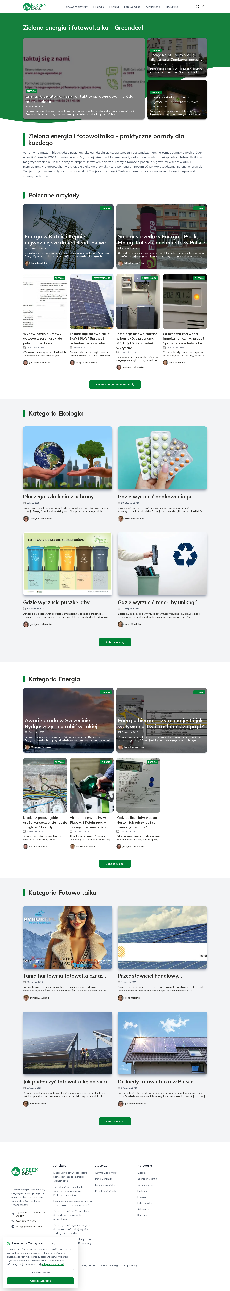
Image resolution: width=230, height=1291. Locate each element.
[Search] (198, 6)
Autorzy (101, 1165)
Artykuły (59, 1165)
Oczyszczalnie (145, 1184)
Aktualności (153, 6)
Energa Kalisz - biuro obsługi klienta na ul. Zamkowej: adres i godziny (175, 59)
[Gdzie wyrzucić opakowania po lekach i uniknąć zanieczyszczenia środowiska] (162, 457)
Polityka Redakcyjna (110, 1265)
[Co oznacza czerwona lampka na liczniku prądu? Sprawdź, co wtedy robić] (185, 301)
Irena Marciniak (39, 263)
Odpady (141, 1172)
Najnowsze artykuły (75, 6)
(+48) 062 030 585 (26, 1221)
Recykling (172, 6)
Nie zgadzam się (40, 1272)
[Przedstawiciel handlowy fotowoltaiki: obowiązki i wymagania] (162, 937)
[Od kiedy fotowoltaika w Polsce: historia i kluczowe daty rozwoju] (162, 1043)
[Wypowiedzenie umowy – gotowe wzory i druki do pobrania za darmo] (45, 301)
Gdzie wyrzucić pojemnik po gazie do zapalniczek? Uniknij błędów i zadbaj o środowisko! (72, 1229)
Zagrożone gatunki (148, 1178)
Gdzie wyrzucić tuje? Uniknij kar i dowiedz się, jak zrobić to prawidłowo (71, 1215)
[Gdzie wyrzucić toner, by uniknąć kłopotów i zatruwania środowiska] (162, 563)
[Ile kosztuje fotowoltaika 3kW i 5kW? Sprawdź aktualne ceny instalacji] (92, 301)
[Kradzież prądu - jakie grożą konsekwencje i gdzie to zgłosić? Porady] (45, 785)
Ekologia (98, 6)
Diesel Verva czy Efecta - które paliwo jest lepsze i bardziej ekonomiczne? (70, 1176)
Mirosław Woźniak (134, 263)
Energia (114, 6)
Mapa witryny (130, 1265)
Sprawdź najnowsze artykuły (115, 384)
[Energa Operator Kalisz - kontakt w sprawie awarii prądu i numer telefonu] (84, 78)
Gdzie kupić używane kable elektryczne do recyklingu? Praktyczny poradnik (68, 1190)
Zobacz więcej (115, 642)
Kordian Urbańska (105, 1184)
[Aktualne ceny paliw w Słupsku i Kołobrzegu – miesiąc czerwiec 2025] (92, 785)
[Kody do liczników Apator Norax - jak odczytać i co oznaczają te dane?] (138, 785)
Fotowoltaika (132, 6)
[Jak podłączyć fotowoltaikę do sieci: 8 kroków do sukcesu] (67, 1043)
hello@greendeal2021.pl (29, 1226)
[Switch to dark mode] (204, 7)
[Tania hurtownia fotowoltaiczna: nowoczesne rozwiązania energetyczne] (67, 937)
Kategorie (144, 1165)
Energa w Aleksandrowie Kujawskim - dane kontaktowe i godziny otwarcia (175, 102)
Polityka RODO (89, 1265)
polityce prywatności (52, 1264)
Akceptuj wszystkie (40, 1280)
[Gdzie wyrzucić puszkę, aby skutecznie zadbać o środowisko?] (67, 563)
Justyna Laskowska (41, 518)
